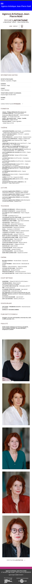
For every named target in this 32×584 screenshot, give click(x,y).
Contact (15, 26)
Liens (10, 26)
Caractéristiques (11, 103)
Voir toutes (15, 560)
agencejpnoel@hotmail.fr (16, 574)
